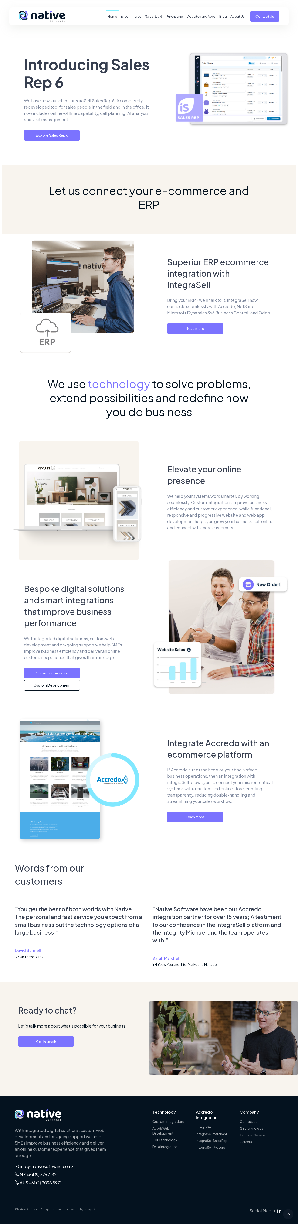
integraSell (204, 1127)
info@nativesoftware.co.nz (46, 1166)
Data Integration (165, 1147)
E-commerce (131, 16)
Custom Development (52, 685)
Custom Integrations (168, 1121)
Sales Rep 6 (153, 16)
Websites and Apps (201, 16)
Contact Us (264, 16)
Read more (195, 328)
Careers (246, 1142)
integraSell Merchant (211, 1134)
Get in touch (46, 1041)
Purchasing (174, 16)
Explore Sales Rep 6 (52, 135)
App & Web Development (162, 1130)
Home (112, 16)
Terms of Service (252, 1135)
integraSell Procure (210, 1147)
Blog (223, 16)
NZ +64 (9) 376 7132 (38, 1174)
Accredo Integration (52, 673)
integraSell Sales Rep (211, 1140)
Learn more (195, 817)
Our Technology (164, 1140)
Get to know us (251, 1128)
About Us (237, 16)
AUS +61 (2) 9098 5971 (40, 1182)
